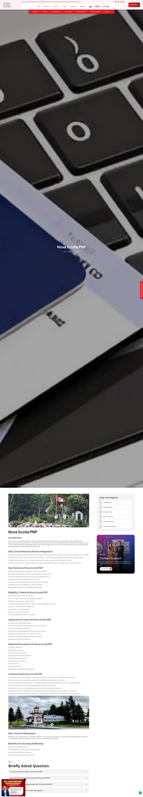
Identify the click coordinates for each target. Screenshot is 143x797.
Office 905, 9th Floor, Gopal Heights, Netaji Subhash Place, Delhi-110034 (61, 1)
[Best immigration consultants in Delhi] (140, 793)
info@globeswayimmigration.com (32, 1)
